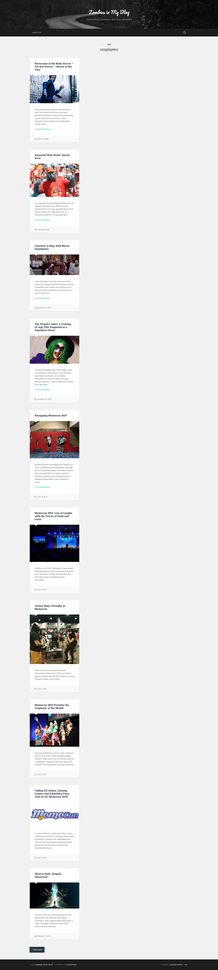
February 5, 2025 (43, 230)
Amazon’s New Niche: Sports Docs (52, 156)
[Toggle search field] (184, 32)
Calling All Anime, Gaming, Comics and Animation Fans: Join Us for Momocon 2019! (52, 793)
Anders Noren (176, 965)
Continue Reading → (43, 129)
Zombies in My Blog (109, 12)
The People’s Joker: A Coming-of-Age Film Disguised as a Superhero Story (53, 327)
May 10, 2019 (42, 858)
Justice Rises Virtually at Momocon (50, 607)
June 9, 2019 (42, 590)
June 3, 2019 (42, 774)
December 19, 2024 (44, 308)
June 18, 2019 (42, 497)
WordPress (71, 965)
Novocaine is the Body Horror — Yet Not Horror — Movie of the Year (54, 66)
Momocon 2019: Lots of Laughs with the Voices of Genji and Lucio (53, 516)
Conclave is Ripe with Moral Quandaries (52, 247)
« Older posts (37, 950)
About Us (37, 32)
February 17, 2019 (43, 936)
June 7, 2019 (42, 689)
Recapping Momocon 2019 (51, 415)
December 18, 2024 (44, 399)
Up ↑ (186, 965)
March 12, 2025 (42, 139)
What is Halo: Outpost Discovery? (48, 875)
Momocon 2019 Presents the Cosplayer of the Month (52, 706)
